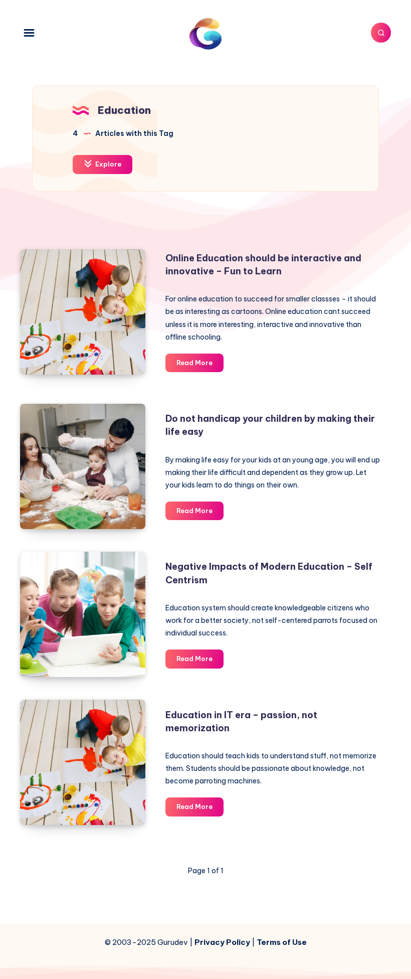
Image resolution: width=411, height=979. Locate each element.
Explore (107, 164)
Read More (200, 365)
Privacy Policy (222, 942)
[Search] (381, 33)
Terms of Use (282, 942)
